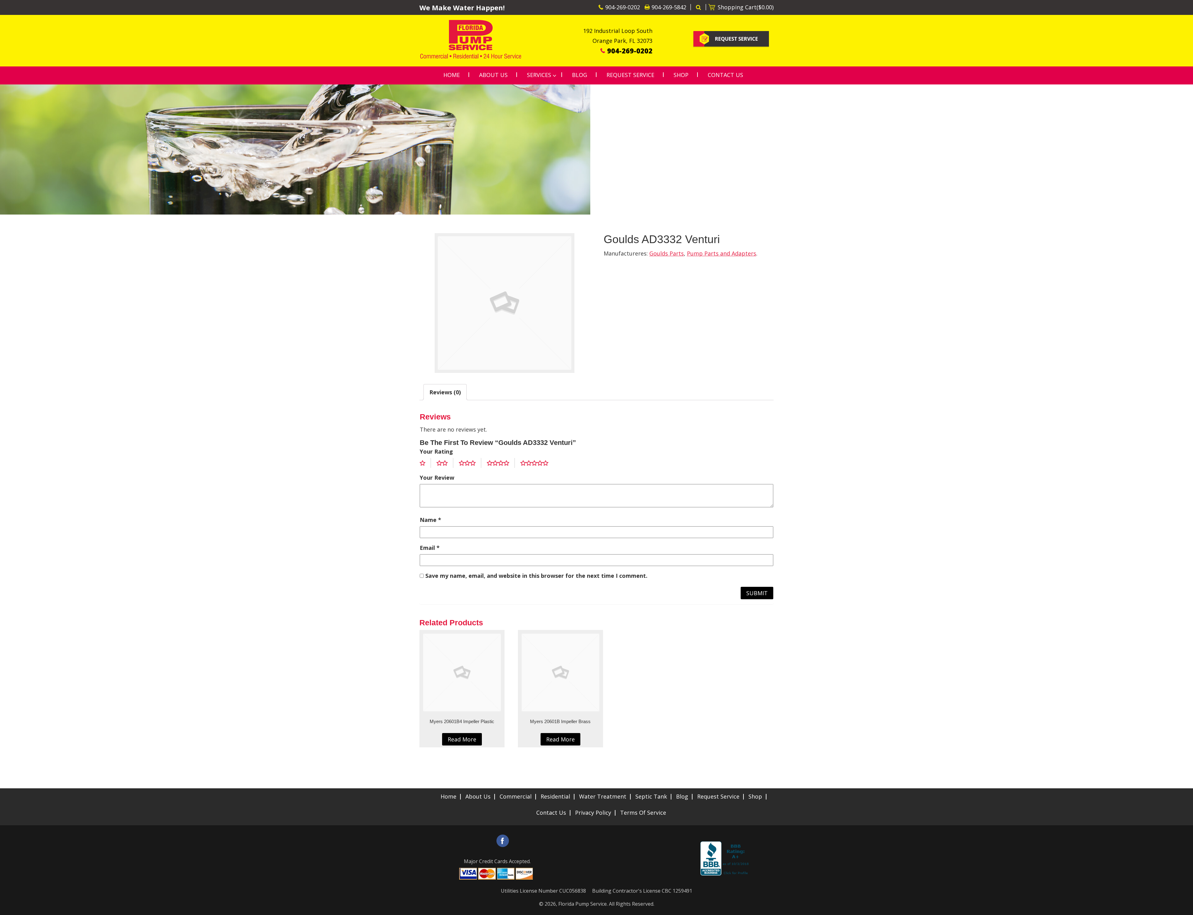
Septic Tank (651, 796)
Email (430, 547)
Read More (462, 739)
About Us (478, 796)
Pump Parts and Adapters (721, 253)
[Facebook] (502, 841)
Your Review (437, 477)
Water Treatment (602, 796)
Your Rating (436, 451)
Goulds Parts (666, 253)
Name (430, 519)
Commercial (516, 796)
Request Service (718, 796)
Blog (682, 796)
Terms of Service (643, 812)
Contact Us (551, 812)
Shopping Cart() (746, 7)
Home (448, 796)
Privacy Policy (593, 812)
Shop (755, 796)
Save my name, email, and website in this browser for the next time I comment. (536, 575)
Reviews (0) (445, 392)
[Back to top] (1183, 907)
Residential (555, 796)
